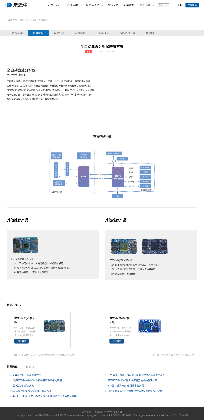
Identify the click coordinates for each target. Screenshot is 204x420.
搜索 (168, 5)
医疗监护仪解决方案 (23, 385)
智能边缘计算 (127, 33)
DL (122, 260)
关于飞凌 (145, 5)
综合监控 (80, 33)
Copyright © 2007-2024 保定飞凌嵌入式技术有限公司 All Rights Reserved (120, 415)
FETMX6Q (12, 74)
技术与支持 (92, 5)
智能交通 (17, 33)
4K (36, 263)
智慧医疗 (44, 20)
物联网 (150, 33)
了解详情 (21, 341)
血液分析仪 (27, 70)
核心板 (22, 74)
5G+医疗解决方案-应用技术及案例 (126, 385)
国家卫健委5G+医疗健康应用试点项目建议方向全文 (135, 391)
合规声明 (117, 411)
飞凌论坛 (98, 411)
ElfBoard (108, 411)
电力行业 (59, 33)
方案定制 (129, 5)
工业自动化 (102, 33)
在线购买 (192, 5)
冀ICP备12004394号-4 (167, 415)
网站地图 (184, 415)
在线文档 (113, 5)
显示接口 (31, 94)
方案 (96, 136)
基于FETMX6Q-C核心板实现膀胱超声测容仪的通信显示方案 (44, 396)
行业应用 (72, 5)
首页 (22, 20)
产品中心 (53, 5)
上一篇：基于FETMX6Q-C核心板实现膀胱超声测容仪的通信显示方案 (42, 355)
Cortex (39, 90)
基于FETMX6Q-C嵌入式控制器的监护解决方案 (132, 380)
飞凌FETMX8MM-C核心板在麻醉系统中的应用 (37, 380)
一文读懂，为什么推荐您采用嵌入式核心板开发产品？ (136, 375)
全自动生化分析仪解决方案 (26, 375)
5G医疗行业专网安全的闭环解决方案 (31, 391)
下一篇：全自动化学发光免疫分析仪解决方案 (173, 355)
